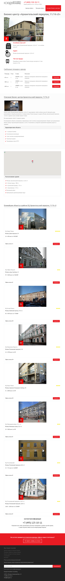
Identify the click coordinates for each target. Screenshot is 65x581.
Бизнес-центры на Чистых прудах (12, 554)
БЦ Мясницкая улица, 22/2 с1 (13, 424)
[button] (21, 219)
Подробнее (56, 77)
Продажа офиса (40, 8)
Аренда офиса (29, 8)
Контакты (6, 557)
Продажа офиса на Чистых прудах (12, 552)
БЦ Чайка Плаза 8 (10, 270)
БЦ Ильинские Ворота (11, 347)
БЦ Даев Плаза (9, 231)
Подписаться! (57, 566)
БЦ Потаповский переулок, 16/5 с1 (14, 501)
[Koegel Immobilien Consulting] (12, 3)
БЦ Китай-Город (9, 308)
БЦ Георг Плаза (9, 385)
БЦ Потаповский (9, 463)
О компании (7, 555)
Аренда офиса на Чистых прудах (12, 550)
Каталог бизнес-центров (53, 8)
